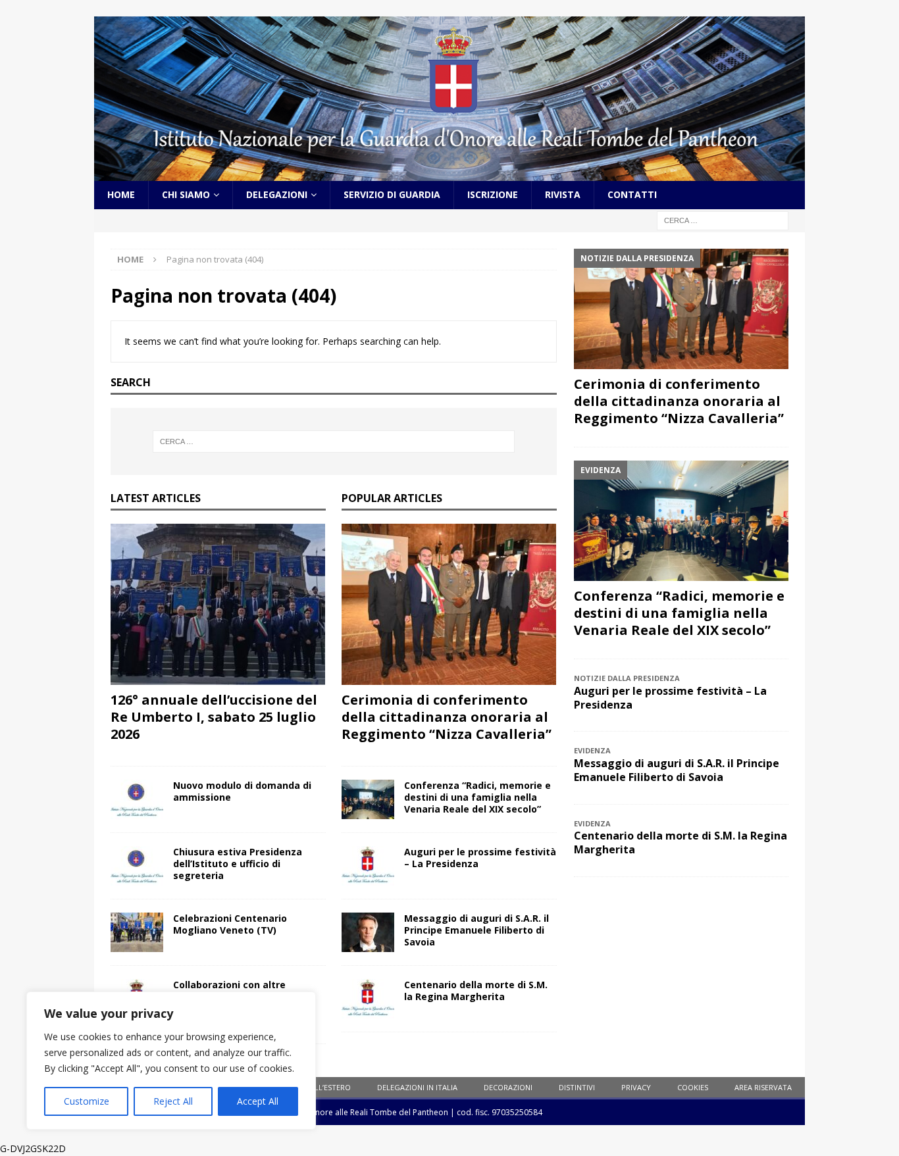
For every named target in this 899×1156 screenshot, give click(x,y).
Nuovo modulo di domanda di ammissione (242, 791)
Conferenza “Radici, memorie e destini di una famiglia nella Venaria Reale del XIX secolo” (477, 797)
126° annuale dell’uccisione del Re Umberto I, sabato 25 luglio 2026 (214, 717)
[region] (171, 1061)
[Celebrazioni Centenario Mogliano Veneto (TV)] (137, 932)
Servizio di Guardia (392, 194)
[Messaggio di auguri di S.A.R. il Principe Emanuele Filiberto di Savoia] (368, 932)
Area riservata (763, 1087)
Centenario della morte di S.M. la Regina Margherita (476, 990)
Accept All (257, 1101)
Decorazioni (508, 1087)
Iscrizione (492, 194)
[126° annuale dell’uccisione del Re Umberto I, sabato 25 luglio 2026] (218, 604)
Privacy (636, 1087)
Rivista (562, 194)
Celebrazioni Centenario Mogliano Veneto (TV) (230, 924)
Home (121, 194)
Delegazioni (276, 194)
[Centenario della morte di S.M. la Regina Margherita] (368, 998)
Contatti (632, 194)
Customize (86, 1101)
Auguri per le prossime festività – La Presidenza (480, 857)
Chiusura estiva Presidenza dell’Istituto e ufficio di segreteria (237, 863)
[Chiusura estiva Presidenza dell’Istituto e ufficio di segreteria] (137, 866)
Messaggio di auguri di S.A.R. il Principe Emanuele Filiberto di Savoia (476, 930)
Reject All (173, 1101)
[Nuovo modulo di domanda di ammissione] (137, 799)
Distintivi (577, 1087)
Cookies (692, 1087)
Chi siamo (186, 194)
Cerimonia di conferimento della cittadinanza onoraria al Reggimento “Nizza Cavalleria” (447, 717)
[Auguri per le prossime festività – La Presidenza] (368, 866)
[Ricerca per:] (722, 219)
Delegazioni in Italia (417, 1087)
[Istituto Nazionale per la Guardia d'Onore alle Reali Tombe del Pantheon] (449, 173)
